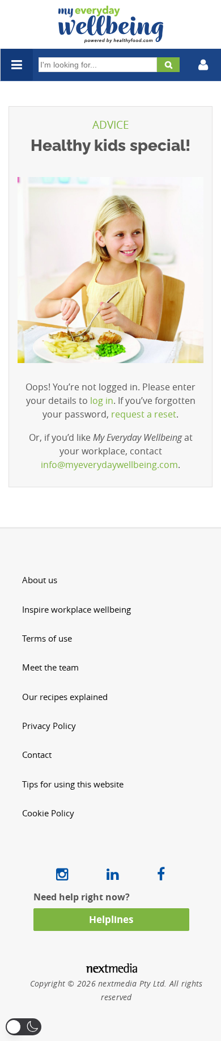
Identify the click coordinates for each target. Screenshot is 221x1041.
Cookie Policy (48, 813)
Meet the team (50, 667)
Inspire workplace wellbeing (76, 609)
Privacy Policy (49, 726)
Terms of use (47, 638)
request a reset (143, 414)
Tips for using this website (73, 784)
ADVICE (110, 124)
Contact (37, 755)
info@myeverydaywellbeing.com (109, 464)
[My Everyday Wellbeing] (110, 36)
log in (101, 400)
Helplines (111, 919)
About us (39, 580)
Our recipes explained (65, 697)
